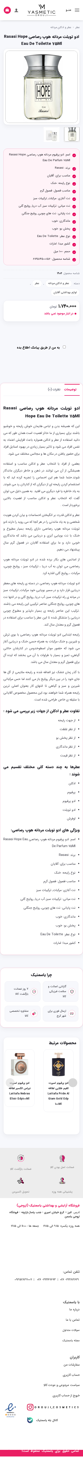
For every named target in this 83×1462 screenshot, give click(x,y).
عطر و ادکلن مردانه (60, 27)
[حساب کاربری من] (16, 10)
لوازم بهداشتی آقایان (65, 292)
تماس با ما (73, 1320)
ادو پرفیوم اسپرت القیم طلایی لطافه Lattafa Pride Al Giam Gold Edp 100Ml (58, 1093)
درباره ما (74, 1309)
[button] (77, 10)
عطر (77, 27)
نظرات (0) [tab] (54, 389)
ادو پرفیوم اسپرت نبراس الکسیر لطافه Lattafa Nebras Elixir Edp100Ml (20, 1091)
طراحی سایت (12, 1451)
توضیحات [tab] (70, 389)
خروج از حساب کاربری (66, 1395)
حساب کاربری (71, 1375)
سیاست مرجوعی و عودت (64, 1385)
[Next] (9, 87)
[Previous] (71, 87)
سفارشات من (72, 1365)
